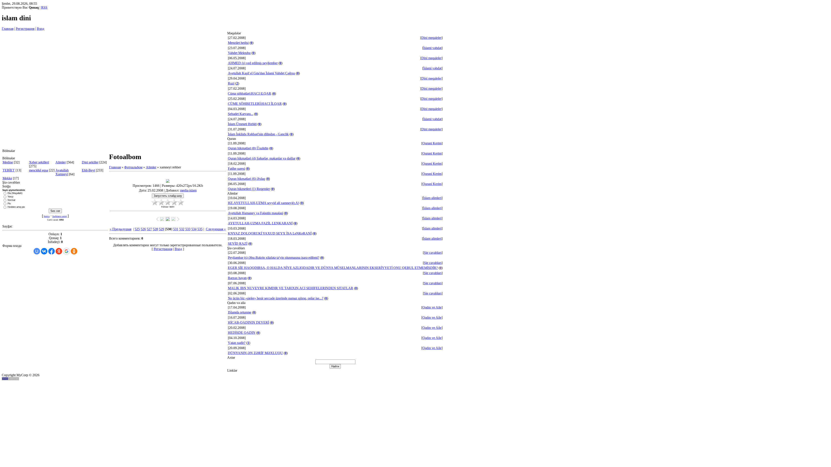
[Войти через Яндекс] (59, 251)
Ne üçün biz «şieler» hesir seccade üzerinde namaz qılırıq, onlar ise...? (275, 298)
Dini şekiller (90, 162)
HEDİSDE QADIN (241, 332)
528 (155, 229)
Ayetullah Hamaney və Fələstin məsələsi (255, 213)
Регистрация (25, 28)
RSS (44, 7)
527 (149, 229)
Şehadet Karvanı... (240, 114)
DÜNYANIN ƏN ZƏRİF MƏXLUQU (255, 353)
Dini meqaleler (431, 38)
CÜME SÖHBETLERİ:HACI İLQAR (255, 104)
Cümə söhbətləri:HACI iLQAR (249, 93)
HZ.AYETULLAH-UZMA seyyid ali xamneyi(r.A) (263, 203)
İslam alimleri (432, 198)
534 (193, 229)
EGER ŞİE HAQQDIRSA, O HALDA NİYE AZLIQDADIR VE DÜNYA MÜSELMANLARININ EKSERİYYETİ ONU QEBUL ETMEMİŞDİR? (333, 268)
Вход (40, 28)
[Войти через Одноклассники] (74, 251)
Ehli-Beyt (88, 170)
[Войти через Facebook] (51, 251)
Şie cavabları (432, 252)
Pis (9, 203)
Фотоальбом (133, 167)
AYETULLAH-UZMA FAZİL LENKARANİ (260, 223)
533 (187, 229)
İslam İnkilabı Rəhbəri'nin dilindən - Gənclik (258, 134)
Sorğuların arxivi (59, 216)
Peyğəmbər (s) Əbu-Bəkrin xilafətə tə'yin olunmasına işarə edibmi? (273, 257)
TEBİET (9, 170)
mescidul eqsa (38, 170)
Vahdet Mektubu (239, 53)
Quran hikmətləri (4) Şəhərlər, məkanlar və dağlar (261, 158)
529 (161, 229)
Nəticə (47, 216)
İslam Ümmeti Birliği (242, 124)
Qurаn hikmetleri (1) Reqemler (249, 189)
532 (181, 229)
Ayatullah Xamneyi (62, 172)
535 (200, 229)
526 (143, 229)
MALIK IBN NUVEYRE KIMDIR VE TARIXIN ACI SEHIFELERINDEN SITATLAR (290, 288)
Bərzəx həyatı (237, 278)
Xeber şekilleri (39, 162)
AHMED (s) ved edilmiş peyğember (253, 63)
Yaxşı (10, 196)
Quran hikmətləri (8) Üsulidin (248, 148)
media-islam (188, 190)
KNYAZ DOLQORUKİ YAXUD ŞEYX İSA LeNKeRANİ (270, 233)
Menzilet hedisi (238, 43)
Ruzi (231, 83)
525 (137, 229)
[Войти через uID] (37, 251)
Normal (11, 200)
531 (175, 229)
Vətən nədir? (236, 343)
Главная (7, 28)
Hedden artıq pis (16, 207)
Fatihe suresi (236, 168)
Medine (8, 162)
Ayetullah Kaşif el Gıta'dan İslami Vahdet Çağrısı (261, 73)
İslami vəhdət (432, 48)
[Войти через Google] (66, 251)
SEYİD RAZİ (237, 243)
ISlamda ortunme (239, 312)
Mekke (7, 178)
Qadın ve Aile (431, 307)
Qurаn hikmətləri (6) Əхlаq (246, 179)
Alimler (60, 162)
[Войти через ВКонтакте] (44, 251)
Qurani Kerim (431, 143)
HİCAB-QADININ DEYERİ (248, 322)
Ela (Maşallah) (15, 193)
